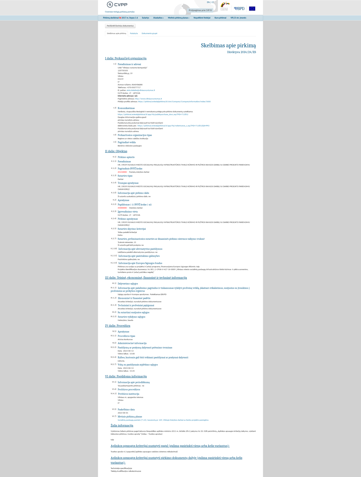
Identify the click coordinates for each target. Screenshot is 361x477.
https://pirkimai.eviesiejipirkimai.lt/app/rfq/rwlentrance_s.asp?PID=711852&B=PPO (173, 126)
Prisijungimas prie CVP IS (200, 10)
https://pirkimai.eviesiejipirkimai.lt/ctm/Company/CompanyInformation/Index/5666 (174, 102)
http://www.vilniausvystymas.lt (148, 99)
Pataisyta (134, 33)
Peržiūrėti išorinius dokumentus (120, 26)
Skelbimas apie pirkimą (116, 33)
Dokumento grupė (149, 33)
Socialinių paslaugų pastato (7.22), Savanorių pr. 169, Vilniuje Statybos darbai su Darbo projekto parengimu (163, 420)
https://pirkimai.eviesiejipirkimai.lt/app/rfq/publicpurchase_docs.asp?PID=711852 (153, 114)
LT (213, 2)
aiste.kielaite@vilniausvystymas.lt (141, 90)
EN (208, 2)
